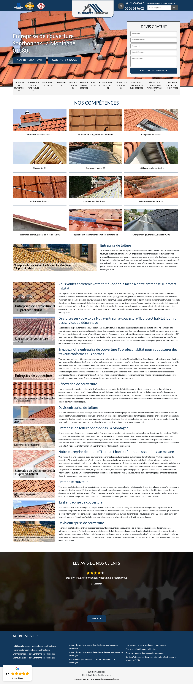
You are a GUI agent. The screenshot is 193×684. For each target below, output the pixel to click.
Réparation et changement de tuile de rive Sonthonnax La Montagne (93, 647)
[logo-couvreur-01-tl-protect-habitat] (93, 9)
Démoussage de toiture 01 (121, 85)
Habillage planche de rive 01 (84, 85)
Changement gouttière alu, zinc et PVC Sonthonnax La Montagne (92, 661)
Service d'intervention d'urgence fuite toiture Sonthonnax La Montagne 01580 (151, 658)
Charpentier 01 (61, 84)
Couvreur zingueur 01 (73, 85)
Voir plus (96, 619)
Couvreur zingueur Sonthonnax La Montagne (144, 653)
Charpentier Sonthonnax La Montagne (142, 649)
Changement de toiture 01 (108, 85)
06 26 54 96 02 (134, 9)
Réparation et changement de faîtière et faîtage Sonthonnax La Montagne (96, 654)
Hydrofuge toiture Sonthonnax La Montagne (31, 650)
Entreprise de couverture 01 (19, 87)
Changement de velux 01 (48, 84)
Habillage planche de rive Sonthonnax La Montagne (34, 646)
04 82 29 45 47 (134, 3)
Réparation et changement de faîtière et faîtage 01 (154, 87)
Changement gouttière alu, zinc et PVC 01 (172, 85)
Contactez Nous (64, 59)
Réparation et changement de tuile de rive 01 (136, 85)
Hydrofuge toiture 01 (95, 84)
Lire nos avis (17, 678)
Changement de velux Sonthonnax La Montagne (146, 645)
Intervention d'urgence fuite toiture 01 (33, 87)
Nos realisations (29, 59)
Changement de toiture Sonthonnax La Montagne (34, 654)
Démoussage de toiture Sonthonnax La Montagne (34, 658)
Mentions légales (111, 680)
